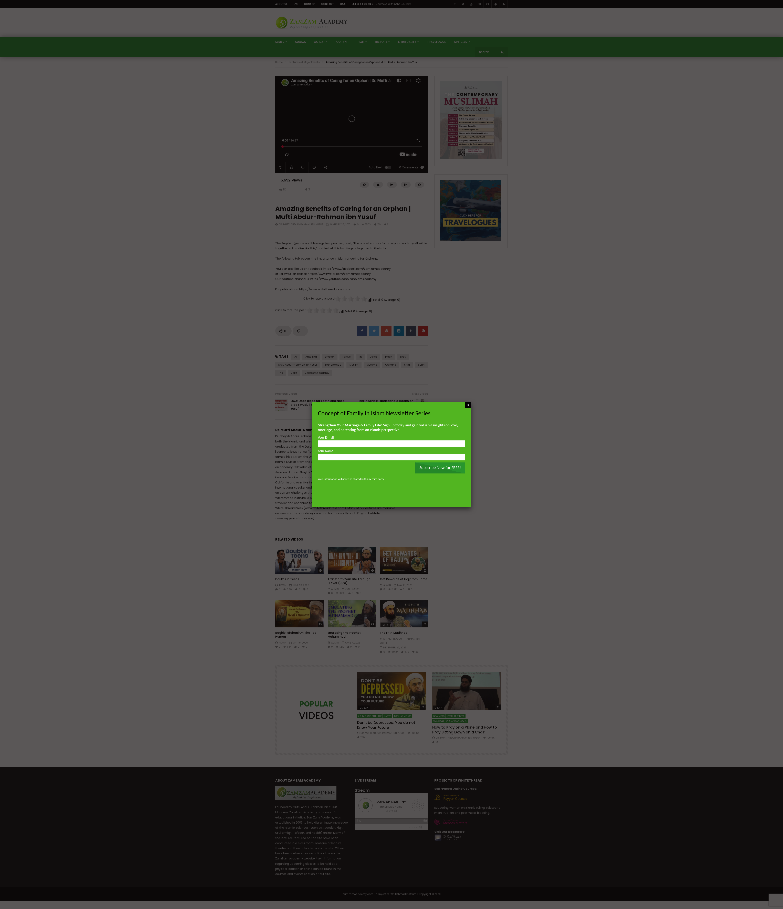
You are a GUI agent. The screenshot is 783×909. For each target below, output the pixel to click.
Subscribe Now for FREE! (440, 468)
